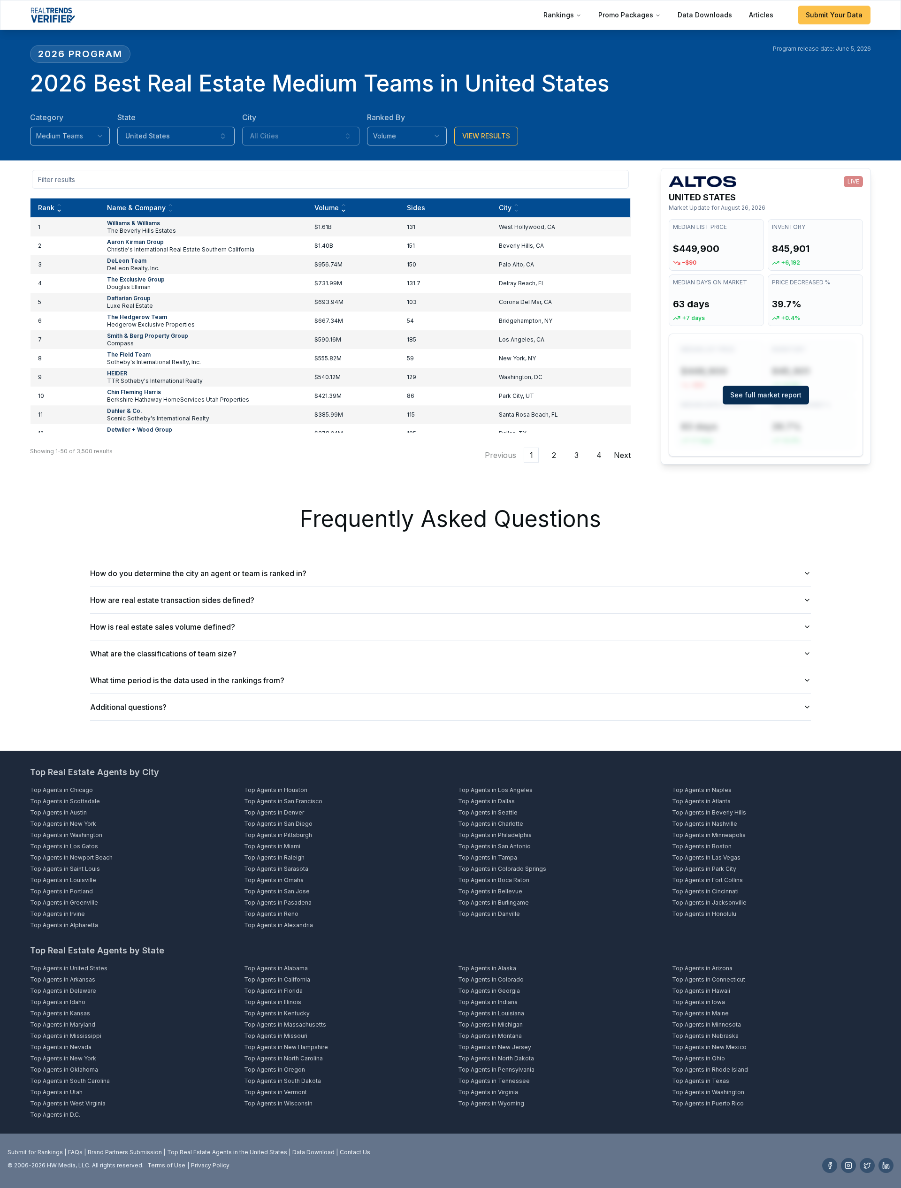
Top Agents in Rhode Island (710, 1069)
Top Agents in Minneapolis (709, 834)
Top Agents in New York (63, 823)
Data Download (313, 1152)
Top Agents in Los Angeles (495, 789)
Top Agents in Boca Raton (493, 879)
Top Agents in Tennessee (494, 1080)
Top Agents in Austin (58, 812)
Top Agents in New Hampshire (286, 1047)
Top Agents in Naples (702, 789)
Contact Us (355, 1152)
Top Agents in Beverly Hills (709, 812)
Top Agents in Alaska (487, 968)
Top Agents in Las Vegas (706, 857)
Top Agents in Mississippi (65, 1035)
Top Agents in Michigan (490, 1024)
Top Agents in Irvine (57, 913)
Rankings (558, 15)
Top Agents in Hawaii (701, 990)
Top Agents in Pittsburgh (278, 834)
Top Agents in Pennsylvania (496, 1069)
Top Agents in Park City (704, 868)
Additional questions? (128, 707)
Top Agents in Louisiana (491, 1013)
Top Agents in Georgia (489, 990)
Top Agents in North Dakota (496, 1058)
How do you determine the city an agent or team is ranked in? (198, 573)
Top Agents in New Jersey (494, 1047)
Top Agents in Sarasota (276, 868)
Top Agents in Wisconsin (278, 1103)
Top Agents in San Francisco (283, 801)
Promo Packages (625, 15)
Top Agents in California (277, 979)
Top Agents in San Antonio (494, 846)
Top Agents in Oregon (274, 1069)
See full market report (766, 395)
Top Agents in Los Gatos (64, 846)
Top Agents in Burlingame (493, 902)
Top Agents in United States (68, 968)
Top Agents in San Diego (278, 823)
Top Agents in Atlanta (701, 801)
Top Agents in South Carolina (70, 1080)
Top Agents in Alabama (276, 968)
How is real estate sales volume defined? (162, 627)
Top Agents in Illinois (272, 1001)
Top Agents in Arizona (702, 968)
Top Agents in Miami (272, 846)
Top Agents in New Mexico (709, 1047)
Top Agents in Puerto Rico (708, 1103)
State (126, 117)
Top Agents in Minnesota (706, 1024)
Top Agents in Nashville (704, 823)
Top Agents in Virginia (488, 1092)
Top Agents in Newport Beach (71, 857)
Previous (500, 455)
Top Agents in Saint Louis (65, 868)
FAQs (75, 1152)
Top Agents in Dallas (486, 801)
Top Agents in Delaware (63, 990)
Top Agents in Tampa (487, 857)
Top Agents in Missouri (275, 1035)
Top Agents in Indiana (488, 1001)
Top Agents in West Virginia (68, 1103)
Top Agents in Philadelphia (495, 834)
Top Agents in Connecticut (708, 979)
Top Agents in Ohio (698, 1058)
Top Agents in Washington (66, 834)
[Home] (53, 15)
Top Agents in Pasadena (278, 902)
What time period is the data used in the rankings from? (187, 680)
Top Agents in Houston (275, 789)
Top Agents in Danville (489, 913)
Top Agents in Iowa (698, 1001)
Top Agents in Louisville (63, 879)
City (249, 117)
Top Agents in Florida (273, 990)
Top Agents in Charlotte (490, 823)
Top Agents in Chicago (61, 789)
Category (46, 117)
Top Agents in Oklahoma (64, 1069)
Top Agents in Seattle (488, 812)
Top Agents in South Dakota (282, 1080)
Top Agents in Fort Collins (707, 879)
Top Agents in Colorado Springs (502, 868)
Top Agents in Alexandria (278, 925)
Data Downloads (705, 15)
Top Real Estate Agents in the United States (227, 1152)
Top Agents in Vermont (275, 1092)
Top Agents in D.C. (55, 1114)
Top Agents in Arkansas (62, 979)
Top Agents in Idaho (57, 1001)
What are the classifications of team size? (163, 653)
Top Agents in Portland (61, 891)
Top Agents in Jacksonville (709, 902)
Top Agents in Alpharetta (64, 925)
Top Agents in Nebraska (705, 1035)
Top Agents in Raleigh (274, 857)
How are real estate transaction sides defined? (172, 600)
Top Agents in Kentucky (277, 1013)
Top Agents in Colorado (491, 979)
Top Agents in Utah (56, 1092)
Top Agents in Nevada (61, 1047)
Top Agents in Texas (700, 1080)
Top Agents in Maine (700, 1013)
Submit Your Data (834, 15)
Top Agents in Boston (702, 846)
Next (622, 455)
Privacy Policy (210, 1165)
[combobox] (70, 136)
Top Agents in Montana (490, 1035)
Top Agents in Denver (274, 812)
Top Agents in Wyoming (491, 1103)
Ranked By (386, 117)
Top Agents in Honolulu (704, 913)
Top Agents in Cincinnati (705, 891)
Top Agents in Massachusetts (285, 1024)
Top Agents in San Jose (277, 891)
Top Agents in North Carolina (283, 1058)
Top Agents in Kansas (60, 1013)
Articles (761, 15)
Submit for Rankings (35, 1152)
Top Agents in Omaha (274, 879)
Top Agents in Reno (271, 913)
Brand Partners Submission (125, 1152)
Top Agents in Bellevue (490, 891)
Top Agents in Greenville (64, 902)
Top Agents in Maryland (62, 1024)
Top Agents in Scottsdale (65, 801)
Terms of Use (166, 1165)
